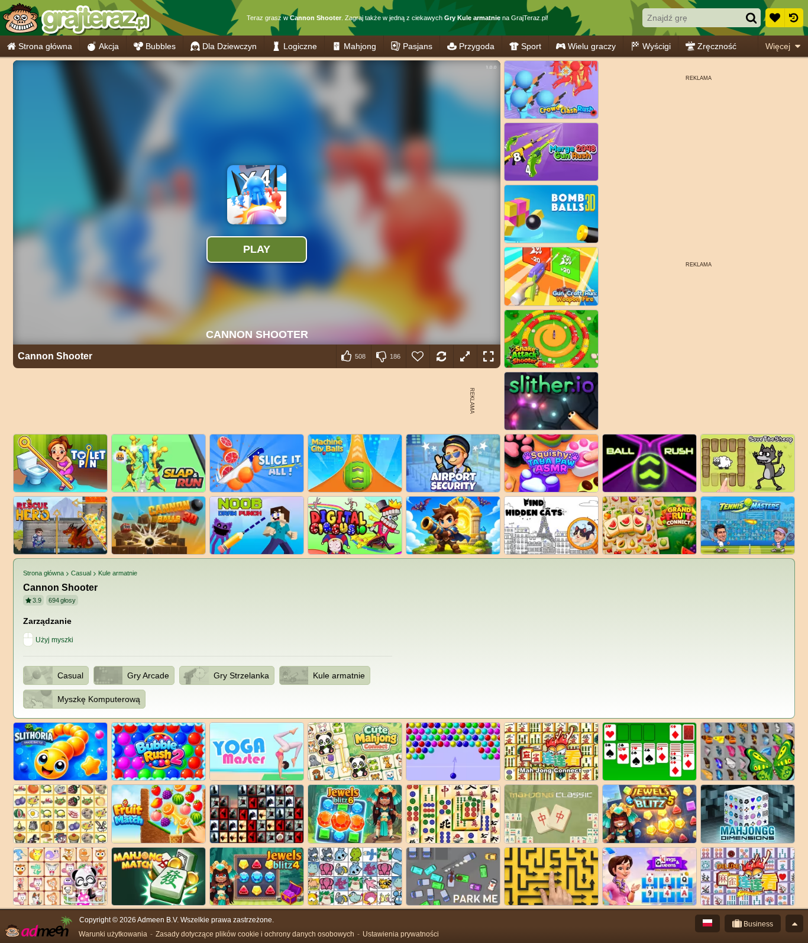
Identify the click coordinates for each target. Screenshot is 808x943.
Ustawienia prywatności (401, 934)
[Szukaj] (751, 17)
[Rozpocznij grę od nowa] (441, 356)
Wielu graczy (592, 46)
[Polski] (707, 923)
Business (757, 924)
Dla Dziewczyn (229, 46)
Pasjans (417, 46)
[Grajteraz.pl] (76, 18)
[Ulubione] (774, 17)
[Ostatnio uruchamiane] (793, 17)
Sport (531, 46)
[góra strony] (794, 923)
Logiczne (300, 46)
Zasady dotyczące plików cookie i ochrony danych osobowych (255, 934)
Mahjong (360, 46)
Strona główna (45, 46)
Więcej (777, 46)
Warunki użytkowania (113, 934)
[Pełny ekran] (488, 356)
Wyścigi (656, 46)
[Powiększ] (465, 356)
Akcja (109, 46)
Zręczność (716, 46)
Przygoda (477, 46)
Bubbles (161, 46)
